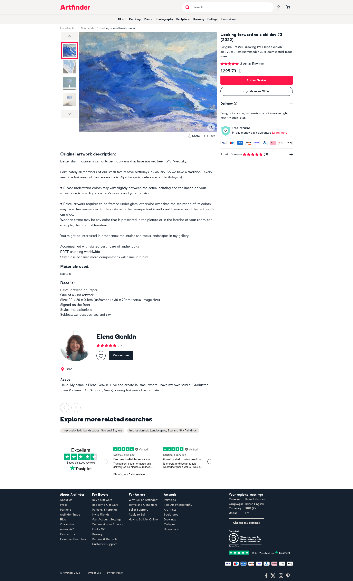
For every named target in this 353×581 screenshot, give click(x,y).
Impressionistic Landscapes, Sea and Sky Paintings (163, 430)
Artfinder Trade (70, 514)
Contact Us (67, 534)
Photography (164, 19)
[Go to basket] (288, 7)
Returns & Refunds (104, 539)
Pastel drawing (71, 290)
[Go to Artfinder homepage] (75, 7)
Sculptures (171, 514)
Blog (63, 519)
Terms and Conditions (143, 505)
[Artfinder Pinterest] (288, 576)
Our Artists (67, 524)
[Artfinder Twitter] (273, 576)
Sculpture (183, 19)
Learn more (279, 132)
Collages (169, 524)
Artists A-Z (67, 529)
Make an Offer (259, 91)
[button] (69, 36)
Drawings (170, 519)
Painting (135, 19)
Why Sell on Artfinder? (143, 500)
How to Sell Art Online (143, 519)
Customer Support (104, 544)
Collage (212, 19)
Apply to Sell (137, 514)
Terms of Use (93, 572)
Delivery (97, 534)
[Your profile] (278, 7)
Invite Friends (100, 514)
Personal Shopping (104, 509)
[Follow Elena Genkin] (101, 355)
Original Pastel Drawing (238, 47)
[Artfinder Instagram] (281, 576)
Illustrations (171, 529)
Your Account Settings (106, 519)
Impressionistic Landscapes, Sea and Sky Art (92, 430)
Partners (65, 509)
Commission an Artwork (107, 524)
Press (63, 505)
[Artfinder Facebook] (266, 576)
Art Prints (170, 509)
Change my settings (246, 523)
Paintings (170, 500)
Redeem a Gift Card (105, 505)
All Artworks (88, 28)
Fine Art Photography (178, 505)
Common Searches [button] (73, 539)
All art (121, 19)
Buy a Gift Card (102, 500)
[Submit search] (187, 7)
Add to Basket (256, 80)
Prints (148, 19)
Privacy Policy (115, 572)
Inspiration (228, 19)
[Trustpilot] (259, 552)
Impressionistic (81, 310)
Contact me (121, 355)
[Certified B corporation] (245, 538)
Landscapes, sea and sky (92, 314)
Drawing (198, 19)
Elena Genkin (67, 28)
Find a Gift (99, 529)
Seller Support (138, 509)
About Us (66, 500)
